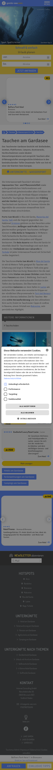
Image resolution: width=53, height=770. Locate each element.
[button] (26, 418)
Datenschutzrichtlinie (12, 378)
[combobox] (47, 350)
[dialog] (26, 385)
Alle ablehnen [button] (27, 413)
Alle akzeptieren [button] (27, 406)
